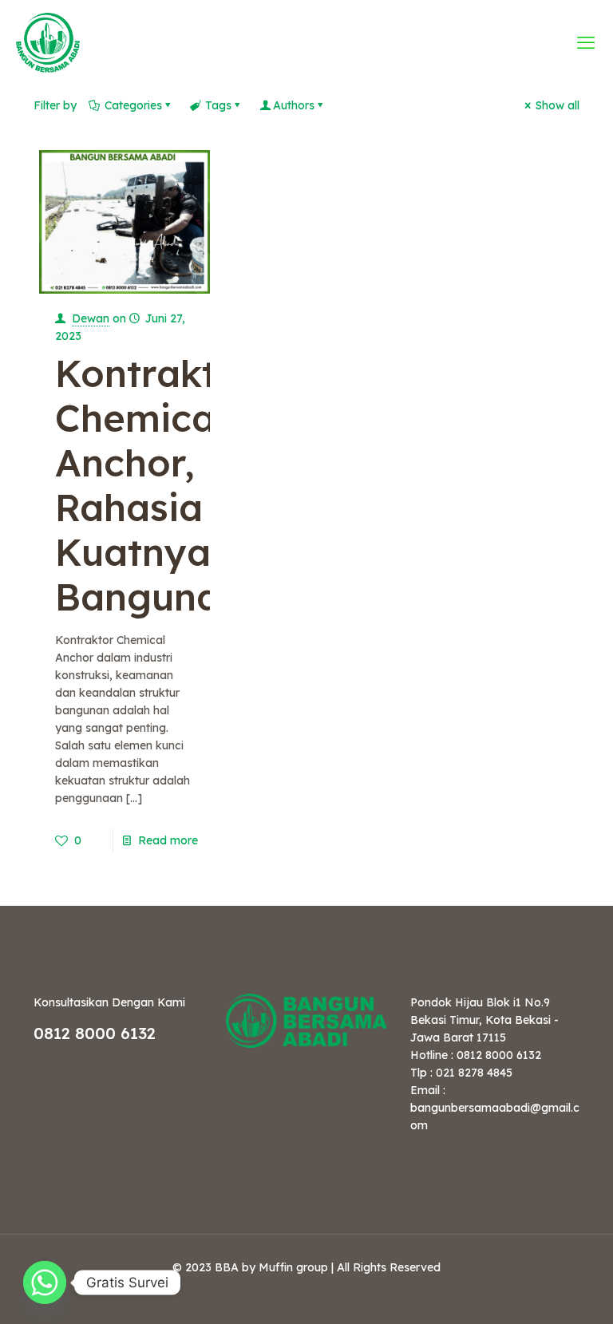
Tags (218, 105)
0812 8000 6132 (95, 1033)
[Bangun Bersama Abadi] (48, 42)
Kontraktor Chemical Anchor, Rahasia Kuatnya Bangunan (155, 485)
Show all (557, 105)
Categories (133, 105)
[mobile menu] (587, 42)
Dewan (90, 318)
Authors (293, 105)
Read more (168, 840)
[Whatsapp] (44, 1282)
